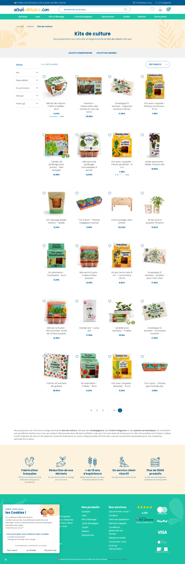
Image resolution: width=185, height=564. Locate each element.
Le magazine (164, 2)
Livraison (113, 515)
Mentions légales (118, 523)
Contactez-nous (143, 2)
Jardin (85, 527)
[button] (5, 559)
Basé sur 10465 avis (145, 522)
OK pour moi (50, 550)
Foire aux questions (119, 519)
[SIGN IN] (160, 9)
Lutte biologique (90, 523)
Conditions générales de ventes (116, 530)
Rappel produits (117, 537)
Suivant (120, 410)
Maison (85, 531)
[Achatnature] (31, 9)
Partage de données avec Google (21, 539)
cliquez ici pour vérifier (117, 559)
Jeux (84, 515)
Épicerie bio (88, 535)
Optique (86, 511)
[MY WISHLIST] (152, 9)
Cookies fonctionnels (16, 537)
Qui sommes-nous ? (119, 511)
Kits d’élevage (89, 519)
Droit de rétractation (115, 547)
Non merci (12, 550)
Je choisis (31, 550)
